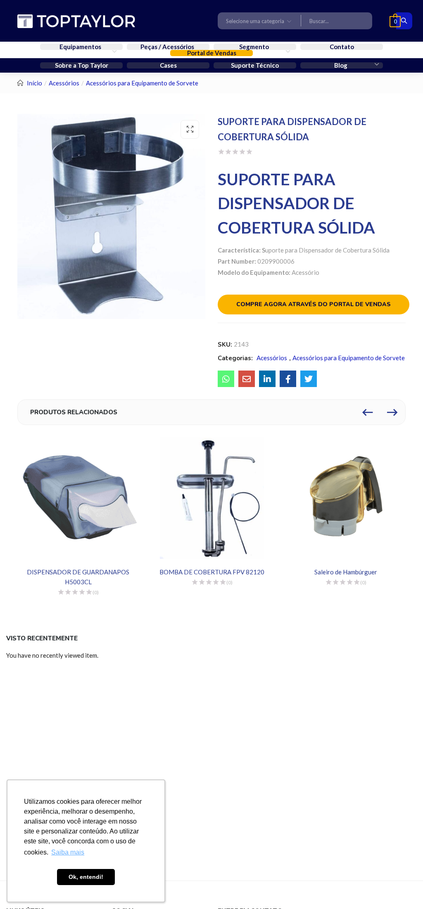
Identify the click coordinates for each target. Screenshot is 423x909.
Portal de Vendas (211, 53)
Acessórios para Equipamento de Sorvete (142, 83)
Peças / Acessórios (167, 47)
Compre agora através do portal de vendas (313, 304)
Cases (168, 65)
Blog (341, 65)
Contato (342, 47)
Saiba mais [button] (67, 852)
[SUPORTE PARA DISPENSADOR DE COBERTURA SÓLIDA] (226, 379)
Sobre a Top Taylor (81, 65)
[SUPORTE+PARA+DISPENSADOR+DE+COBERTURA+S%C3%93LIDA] (267, 379)
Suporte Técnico (255, 65)
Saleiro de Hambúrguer (345, 572)
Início (34, 83)
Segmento (254, 47)
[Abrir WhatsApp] (402, 888)
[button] (259, 20)
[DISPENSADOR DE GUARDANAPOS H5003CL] (78, 498)
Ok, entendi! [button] (86, 877)
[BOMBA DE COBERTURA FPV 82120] (212, 498)
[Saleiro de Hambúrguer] (345, 498)
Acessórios (64, 83)
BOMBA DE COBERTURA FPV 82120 (211, 572)
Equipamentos (80, 47)
